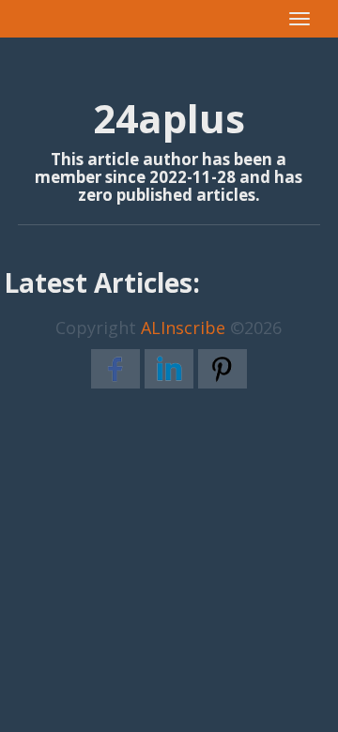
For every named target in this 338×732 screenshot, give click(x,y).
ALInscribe (183, 327)
